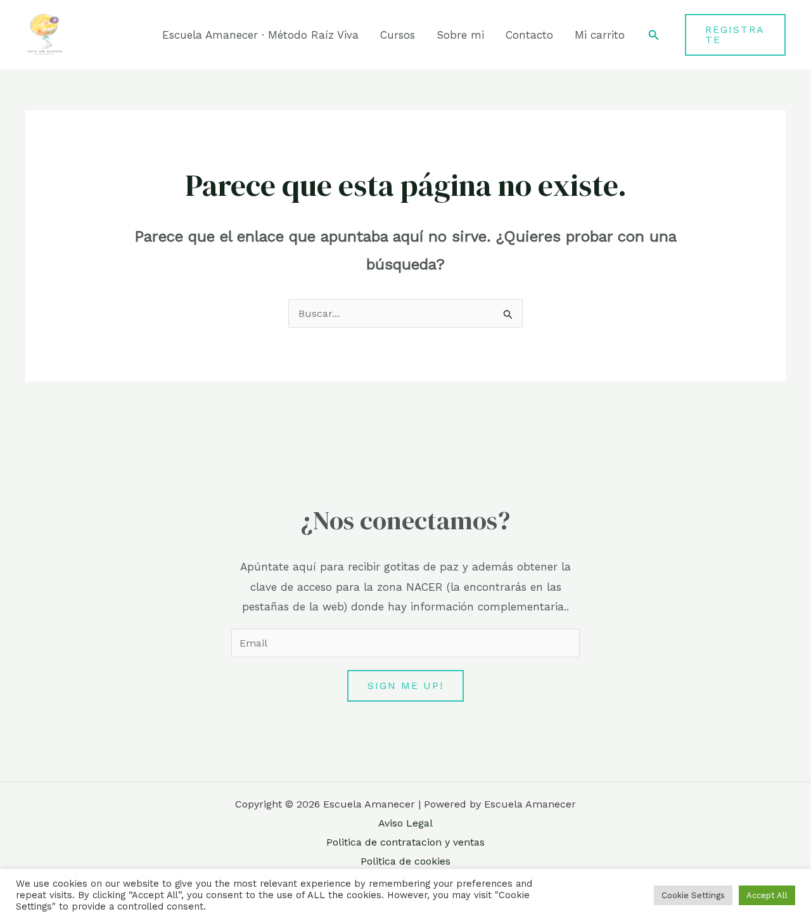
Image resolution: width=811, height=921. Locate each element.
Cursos (397, 35)
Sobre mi (460, 35)
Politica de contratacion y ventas (405, 842)
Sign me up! (405, 685)
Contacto (529, 35)
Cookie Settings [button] (693, 895)
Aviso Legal (405, 823)
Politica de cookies (405, 861)
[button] (654, 35)
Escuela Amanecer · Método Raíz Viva (260, 35)
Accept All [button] (767, 895)
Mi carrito (600, 35)
